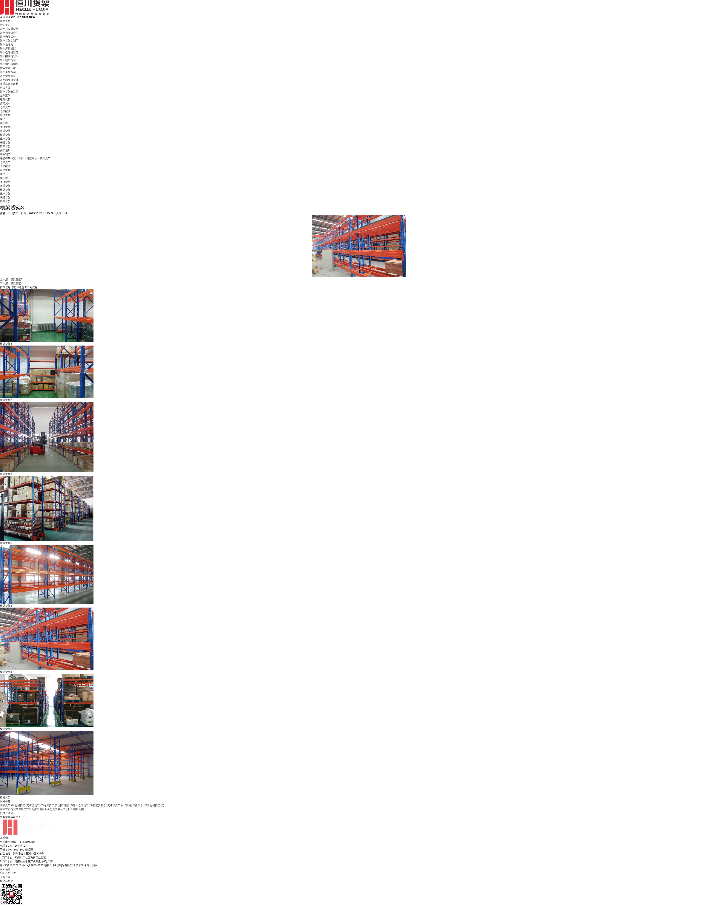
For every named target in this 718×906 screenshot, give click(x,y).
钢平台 (4, 119)
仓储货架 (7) (22, 805)
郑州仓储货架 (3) (154, 805)
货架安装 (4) (100, 805)
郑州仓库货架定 (9, 52)
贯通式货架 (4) (116, 805)
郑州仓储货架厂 (9, 32)
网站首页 (5, 21)
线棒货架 (5, 138)
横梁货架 (5, 134)
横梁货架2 (16, 279)
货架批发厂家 (8, 68)
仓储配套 (5, 111)
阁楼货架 (5, 127)
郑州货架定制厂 (9, 40)
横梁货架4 (16, 283)
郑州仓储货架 (8, 36)
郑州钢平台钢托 (9, 64)
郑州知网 (92, 865)
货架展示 (5, 103)
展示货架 (5, 146)
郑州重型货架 (8, 72)
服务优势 (5, 99)
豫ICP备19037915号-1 (13, 865)
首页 (21, 158)
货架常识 (5, 25)
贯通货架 (5, 130)
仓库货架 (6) (51, 805)
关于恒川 (5, 150)
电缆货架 (5, 115)
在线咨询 (5, 877)
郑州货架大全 (8, 76)
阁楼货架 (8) (7, 805)
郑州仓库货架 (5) (83, 805)
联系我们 (5, 154)
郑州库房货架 (8, 48)
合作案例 (5, 95)
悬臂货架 (5, 142)
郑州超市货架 (8, 60)
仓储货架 (5, 107)
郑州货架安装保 (9, 91)
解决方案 (5, 87)
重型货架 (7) (36, 805)
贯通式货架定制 (9, 83)
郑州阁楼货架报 (9, 56)
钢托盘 (4, 123)
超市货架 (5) (65, 805)
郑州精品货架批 (9, 79)
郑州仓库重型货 (9, 28)
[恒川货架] (24, 7)
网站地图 (78, 809)
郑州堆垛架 (6, 44)
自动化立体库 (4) (134, 805)
